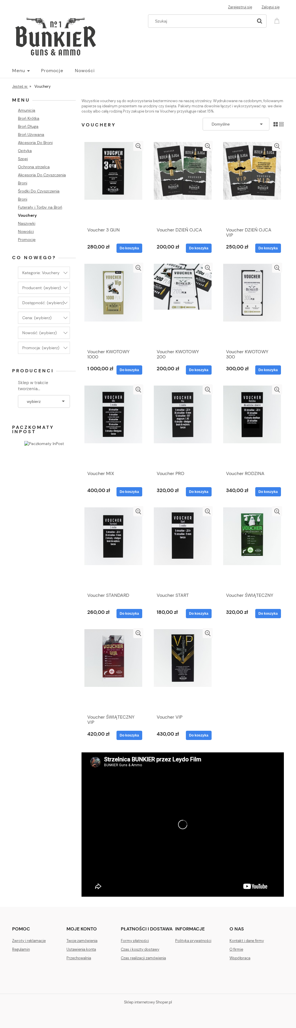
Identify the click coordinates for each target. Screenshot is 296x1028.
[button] (138, 146)
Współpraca (240, 958)
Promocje (27, 239)
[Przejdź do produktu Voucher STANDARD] (113, 547)
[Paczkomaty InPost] (44, 443)
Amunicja (26, 110)
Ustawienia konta (81, 949)
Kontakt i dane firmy (247, 940)
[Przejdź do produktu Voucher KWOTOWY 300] (252, 304)
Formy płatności (135, 940)
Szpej (23, 158)
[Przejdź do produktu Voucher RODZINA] (252, 426)
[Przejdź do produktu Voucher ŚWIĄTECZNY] (252, 547)
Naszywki (26, 223)
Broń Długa (28, 126)
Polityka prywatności (193, 940)
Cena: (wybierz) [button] (36, 317)
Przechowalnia (78, 958)
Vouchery (27, 215)
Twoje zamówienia (81, 940)
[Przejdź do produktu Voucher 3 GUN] (113, 182)
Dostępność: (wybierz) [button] (43, 302)
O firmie (236, 949)
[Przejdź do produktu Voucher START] (183, 547)
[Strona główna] (55, 35)
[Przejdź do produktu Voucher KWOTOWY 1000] (113, 304)
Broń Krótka (28, 118)
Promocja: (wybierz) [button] (40, 347)
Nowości (26, 231)
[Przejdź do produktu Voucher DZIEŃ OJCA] (183, 182)
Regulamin (21, 949)
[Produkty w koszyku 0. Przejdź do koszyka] (277, 20)
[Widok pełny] (281, 124)
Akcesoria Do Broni (35, 142)
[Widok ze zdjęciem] (275, 124)
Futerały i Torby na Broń (40, 207)
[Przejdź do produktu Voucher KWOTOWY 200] (183, 304)
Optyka (25, 150)
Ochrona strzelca (34, 166)
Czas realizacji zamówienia (143, 958)
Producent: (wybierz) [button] (41, 287)
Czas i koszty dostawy (140, 949)
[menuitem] (26, 70)
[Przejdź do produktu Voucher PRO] (183, 426)
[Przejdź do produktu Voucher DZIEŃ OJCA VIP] (252, 182)
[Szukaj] (259, 21)
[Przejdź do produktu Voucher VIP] (183, 669)
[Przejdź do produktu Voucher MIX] (113, 426)
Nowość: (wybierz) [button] (39, 332)
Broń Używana (31, 134)
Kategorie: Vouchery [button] (41, 272)
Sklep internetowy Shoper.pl (148, 1002)
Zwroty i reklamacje (29, 940)
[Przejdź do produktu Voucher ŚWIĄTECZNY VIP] (113, 669)
